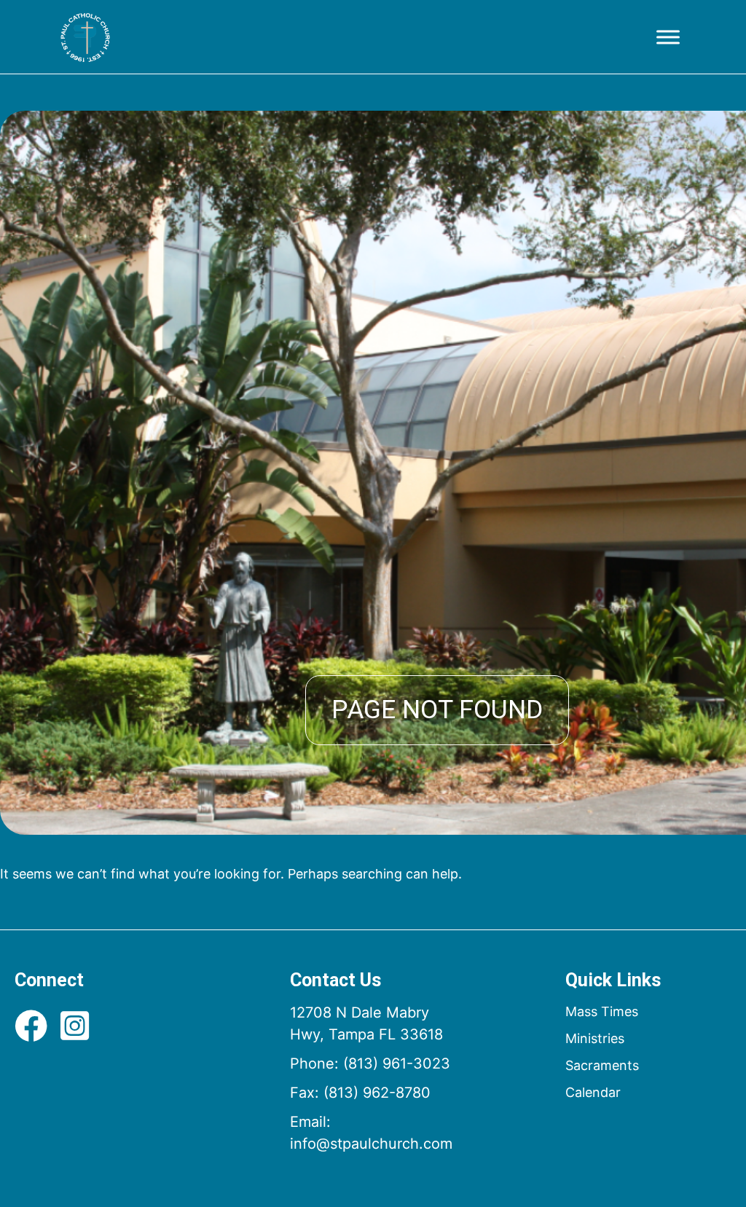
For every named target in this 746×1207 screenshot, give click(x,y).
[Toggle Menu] (668, 37)
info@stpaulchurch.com (371, 1143)
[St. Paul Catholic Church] (85, 37)
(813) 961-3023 (396, 1063)
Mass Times (601, 1011)
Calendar (593, 1092)
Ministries (594, 1038)
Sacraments (602, 1065)
